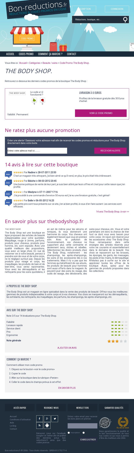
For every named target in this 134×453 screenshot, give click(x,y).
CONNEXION (117, 9)
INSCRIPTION (84, 9)
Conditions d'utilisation (20, 419)
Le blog (13, 426)
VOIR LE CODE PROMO (100, 113)
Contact (13, 429)
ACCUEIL (10, 54)
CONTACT (71, 54)
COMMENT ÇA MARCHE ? (50, 54)
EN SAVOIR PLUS (67, 388)
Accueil (13, 416)
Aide (12, 423)
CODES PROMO (26, 54)
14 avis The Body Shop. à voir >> (112, 211)
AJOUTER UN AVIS (67, 348)
